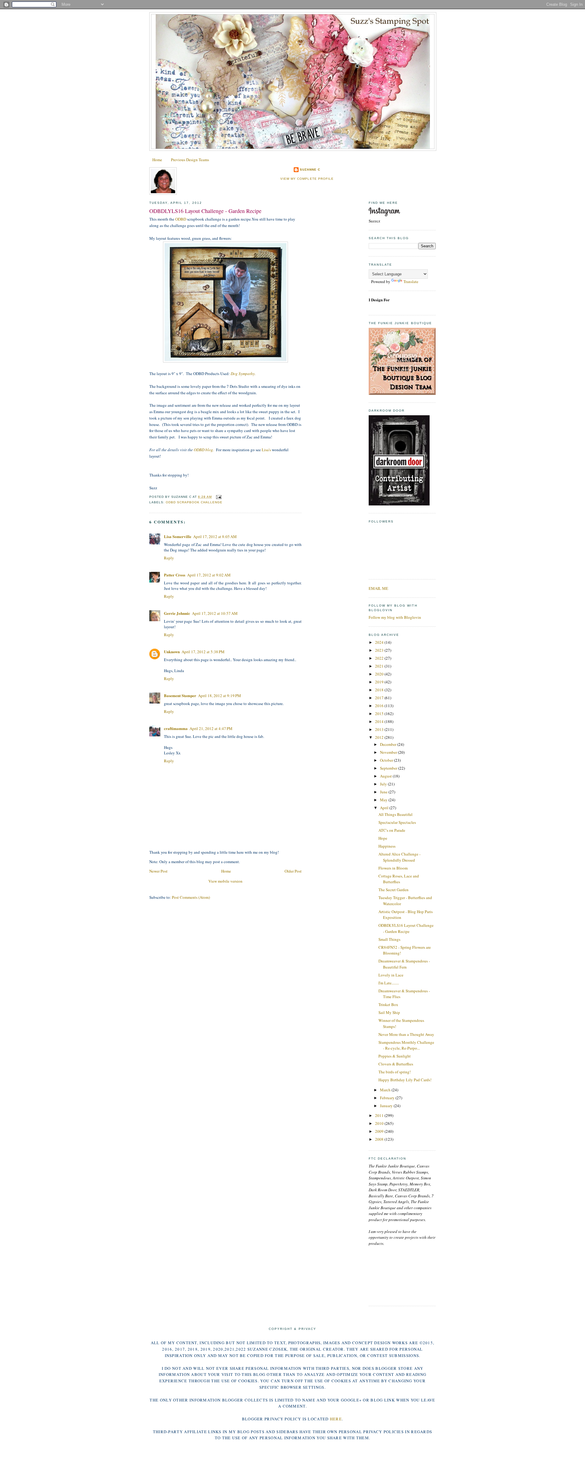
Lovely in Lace (390, 975)
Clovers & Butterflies (395, 1064)
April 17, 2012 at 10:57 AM (215, 613)
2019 (380, 682)
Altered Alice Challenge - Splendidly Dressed (399, 857)
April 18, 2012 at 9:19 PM (219, 695)
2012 (380, 737)
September (389, 768)
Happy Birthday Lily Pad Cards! (404, 1079)
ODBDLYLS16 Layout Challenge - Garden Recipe (205, 210)
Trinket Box (388, 1004)
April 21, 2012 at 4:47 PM (211, 728)
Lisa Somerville (177, 536)
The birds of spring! (394, 1072)
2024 (380, 642)
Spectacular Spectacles (397, 822)
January (387, 1105)
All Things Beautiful (395, 814)
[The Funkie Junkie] (402, 393)
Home (157, 159)
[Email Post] (217, 496)
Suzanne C (310, 169)
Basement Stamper (180, 695)
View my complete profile (306, 178)
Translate (410, 281)
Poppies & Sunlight (394, 1056)
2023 (380, 650)
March (386, 1090)
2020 (380, 674)
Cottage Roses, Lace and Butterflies (398, 879)
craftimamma (176, 728)
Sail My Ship (389, 1012)
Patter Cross (174, 575)
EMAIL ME (378, 588)
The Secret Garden (393, 889)
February (387, 1097)
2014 (380, 721)
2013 (380, 729)
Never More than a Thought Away (406, 1034)
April (384, 807)
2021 (380, 666)
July (384, 784)
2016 (380, 705)
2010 (380, 1123)
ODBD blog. (203, 449)
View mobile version (225, 881)
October (387, 760)
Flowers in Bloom (393, 868)
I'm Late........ (388, 983)
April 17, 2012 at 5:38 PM (203, 651)
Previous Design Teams (190, 159)
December (388, 744)
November (389, 752)
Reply (169, 558)
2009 (380, 1131)
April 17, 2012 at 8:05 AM (215, 536)
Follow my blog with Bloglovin (395, 617)
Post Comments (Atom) (191, 897)
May (384, 800)
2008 (380, 1139)
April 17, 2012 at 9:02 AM (209, 575)
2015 (380, 713)
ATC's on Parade (391, 830)
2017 (380, 697)
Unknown (172, 651)
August (386, 776)
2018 (380, 690)
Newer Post (158, 871)
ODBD (180, 219)
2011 (380, 1115)
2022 (380, 658)
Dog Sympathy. (243, 373)
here (336, 1419)
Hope (382, 838)
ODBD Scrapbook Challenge (194, 502)
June (384, 792)
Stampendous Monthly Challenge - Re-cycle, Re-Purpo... (406, 1045)
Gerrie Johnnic (177, 613)
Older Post (293, 871)
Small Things (389, 939)
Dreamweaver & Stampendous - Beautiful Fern (404, 964)
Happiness (386, 846)
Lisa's (266, 449)
